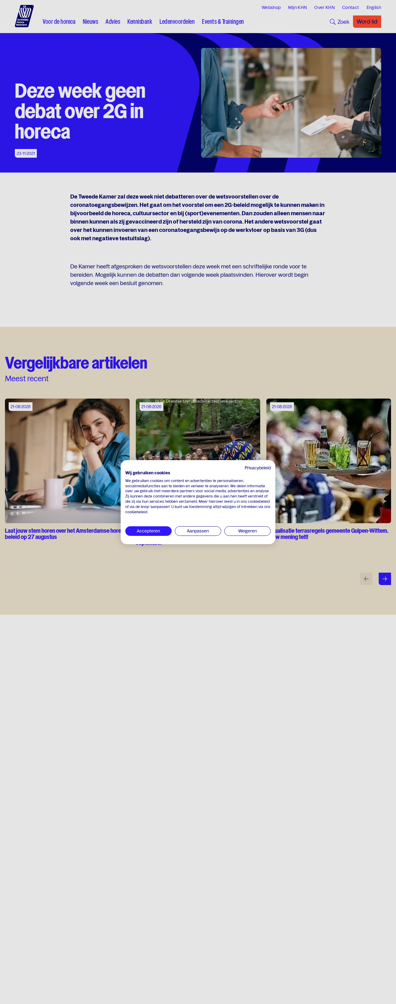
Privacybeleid (258, 468)
